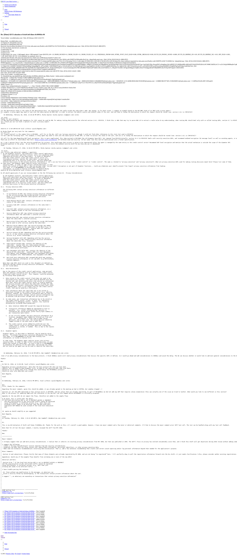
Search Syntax (8, 11)
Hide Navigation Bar (10, 532)
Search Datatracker (10, 6)
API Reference (17, 11)
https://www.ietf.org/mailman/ (13, 493)
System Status (26, 553)
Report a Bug (10, 553)
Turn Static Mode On (14, 14)
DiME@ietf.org (7, 491)
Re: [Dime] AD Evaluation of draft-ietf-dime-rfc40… (19, 513)
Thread (6, 29)
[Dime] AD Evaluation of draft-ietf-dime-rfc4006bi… (20, 511)
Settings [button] (6, 13)
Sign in (6, 16)
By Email (18, 553)
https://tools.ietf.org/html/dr (46, 139)
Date (5, 24)
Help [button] (5, 9)
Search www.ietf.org (10, 4)
